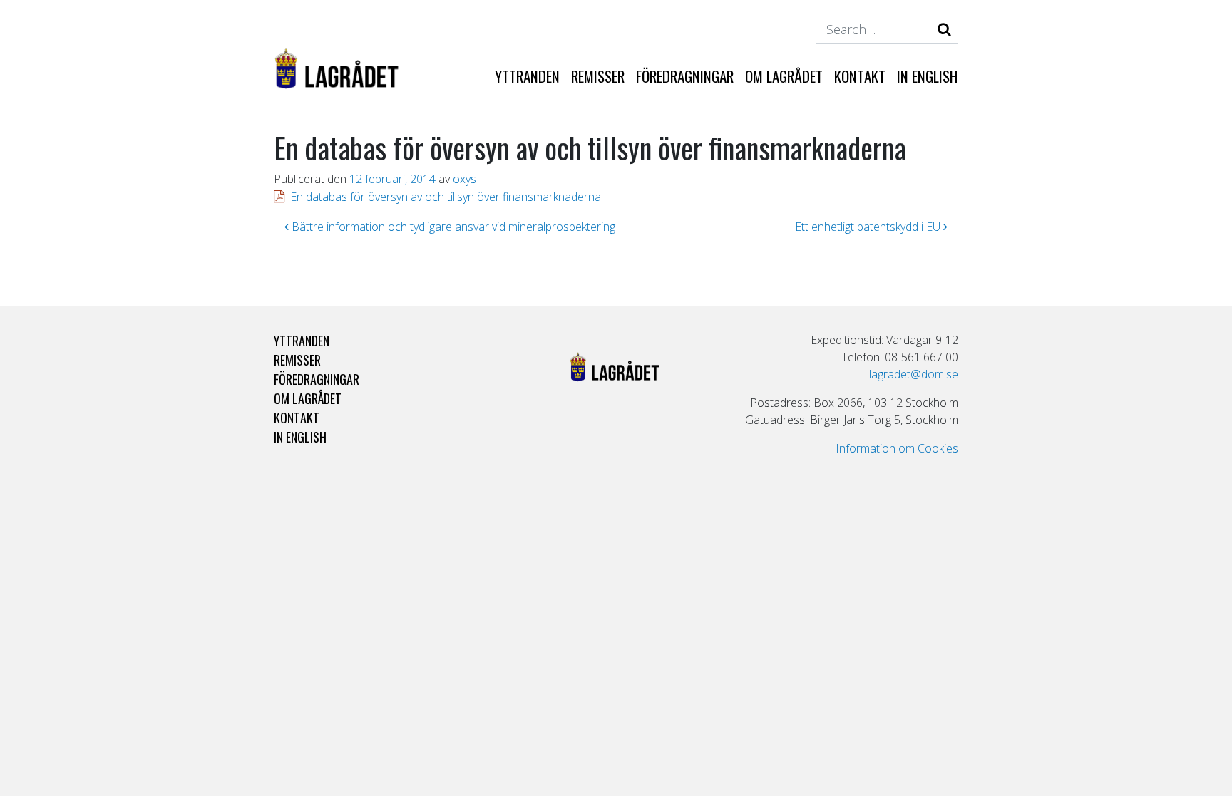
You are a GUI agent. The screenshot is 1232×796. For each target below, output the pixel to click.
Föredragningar (685, 76)
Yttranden (527, 76)
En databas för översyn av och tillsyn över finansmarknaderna (445, 197)
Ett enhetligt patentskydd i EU (869, 226)
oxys (464, 179)
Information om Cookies (897, 448)
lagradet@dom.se (913, 374)
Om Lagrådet (784, 76)
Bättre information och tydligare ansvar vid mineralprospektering (452, 226)
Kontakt (859, 76)
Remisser (598, 76)
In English (927, 76)
